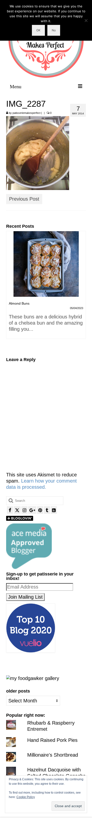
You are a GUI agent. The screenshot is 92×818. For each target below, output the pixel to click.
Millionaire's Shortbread (52, 755)
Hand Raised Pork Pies (52, 740)
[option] (46, 287)
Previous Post (24, 199)
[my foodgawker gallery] (32, 677)
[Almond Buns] (46, 264)
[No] (85, 20)
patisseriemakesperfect (26, 112)
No (54, 30)
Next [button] (81, 290)
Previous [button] (10, 290)
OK (38, 30)
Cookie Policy (25, 797)
